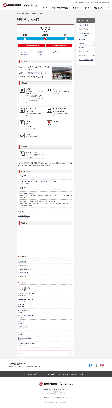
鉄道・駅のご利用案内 (60, 8)
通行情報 (57, 52)
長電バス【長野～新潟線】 (26, 193)
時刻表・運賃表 (83, 29)
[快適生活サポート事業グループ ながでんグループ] (20, 5)
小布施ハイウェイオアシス (26, 293)
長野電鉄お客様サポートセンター (38, 73)
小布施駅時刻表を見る (31, 45)
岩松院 (20, 321)
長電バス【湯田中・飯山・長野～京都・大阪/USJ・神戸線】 (36, 201)
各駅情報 (81, 43)
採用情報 (87, 2)
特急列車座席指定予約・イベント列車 (86, 34)
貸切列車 (81, 47)
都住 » (70, 353)
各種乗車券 (82, 39)
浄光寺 (20, 332)
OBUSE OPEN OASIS (24, 299)
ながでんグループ (100, 8)
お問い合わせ (94, 2)
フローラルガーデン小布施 (26, 343)
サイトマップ (66, 397)
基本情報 (23, 52)
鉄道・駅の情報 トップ (85, 25)
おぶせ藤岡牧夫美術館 (24, 315)
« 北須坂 (20, 353)
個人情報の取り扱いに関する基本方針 (52, 397)
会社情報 (81, 2)
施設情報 (40, 52)
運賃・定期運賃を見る (59, 45)
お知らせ (74, 2)
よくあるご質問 (83, 51)
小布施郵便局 (22, 273)
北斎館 (20, 304)
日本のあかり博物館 (24, 338)
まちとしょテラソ (23, 276)
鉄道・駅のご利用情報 (32, 374)
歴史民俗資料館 (22, 310)
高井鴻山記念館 (22, 327)
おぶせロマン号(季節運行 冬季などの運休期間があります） (36, 181)
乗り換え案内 (25, 54)
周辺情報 (40, 54)
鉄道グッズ (82, 55)
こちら (33, 128)
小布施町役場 (22, 262)
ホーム (45, 8)
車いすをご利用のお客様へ (86, 61)
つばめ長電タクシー (24, 216)
